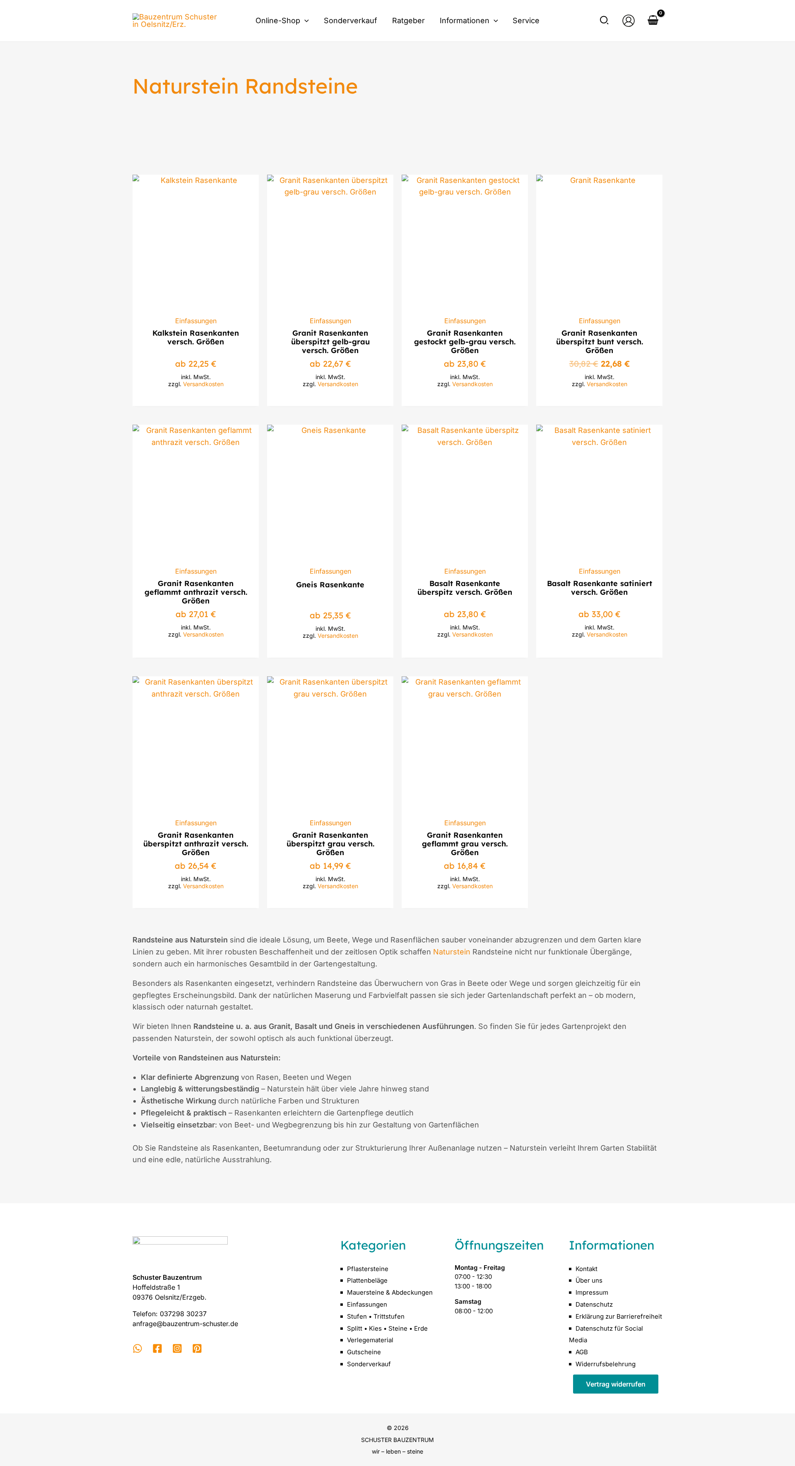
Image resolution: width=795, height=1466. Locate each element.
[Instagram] (177, 1348)
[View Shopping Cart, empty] (652, 21)
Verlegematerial (370, 1340)
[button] (304, 20)
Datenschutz (594, 1304)
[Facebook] (157, 1348)
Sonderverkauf (369, 1364)
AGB (582, 1352)
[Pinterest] (197, 1348)
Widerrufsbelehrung (606, 1364)
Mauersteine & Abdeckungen (390, 1292)
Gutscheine (364, 1352)
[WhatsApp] (137, 1348)
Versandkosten (203, 383)
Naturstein (451, 951)
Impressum (592, 1292)
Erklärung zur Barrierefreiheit (619, 1316)
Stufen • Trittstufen (376, 1316)
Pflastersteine (367, 1269)
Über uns (589, 1280)
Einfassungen (367, 1304)
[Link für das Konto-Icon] (628, 20)
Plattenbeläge (367, 1280)
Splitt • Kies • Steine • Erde (387, 1328)
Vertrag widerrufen (616, 1384)
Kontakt (586, 1269)
